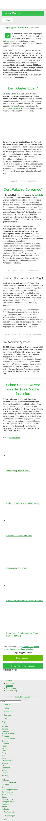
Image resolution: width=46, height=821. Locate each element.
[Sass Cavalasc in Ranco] (20, 553)
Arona (4, 724)
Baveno (5, 729)
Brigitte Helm (14, 438)
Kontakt (9, 681)
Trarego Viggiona (8, 802)
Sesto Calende (8, 794)
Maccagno (6, 768)
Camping (7, 715)
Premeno (5, 785)
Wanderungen (9, 816)
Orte (5, 719)
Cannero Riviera (8, 739)
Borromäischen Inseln (12, 108)
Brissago (5, 736)
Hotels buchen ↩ (23, 658)
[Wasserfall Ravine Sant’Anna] (20, 520)
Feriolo (4, 746)
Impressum (10, 683)
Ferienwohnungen (11, 712)
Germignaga (7, 751)
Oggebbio (5, 777)
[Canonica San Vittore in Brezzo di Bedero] (20, 585)
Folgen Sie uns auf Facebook (23, 666)
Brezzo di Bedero (8, 734)
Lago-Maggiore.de (22, 697)
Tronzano (5, 804)
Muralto (5, 775)
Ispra (4, 758)
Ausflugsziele (23, 28)
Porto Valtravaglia (9, 782)
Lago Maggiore (10, 28)
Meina (4, 770)
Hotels (6, 708)
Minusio (5, 773)
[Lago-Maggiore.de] (23, 4)
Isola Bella (38, 195)
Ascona (5, 726)
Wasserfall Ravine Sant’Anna (19, 536)
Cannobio (5, 741)
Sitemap (9, 686)
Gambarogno (7, 748)
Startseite (8, 704)
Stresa (4, 797)
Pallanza (5, 780)
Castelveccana (8, 743)
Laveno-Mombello (9, 760)
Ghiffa (4, 753)
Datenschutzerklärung (15, 688)
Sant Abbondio (7, 792)
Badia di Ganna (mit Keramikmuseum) (23, 503)
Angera (4, 722)
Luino (4, 765)
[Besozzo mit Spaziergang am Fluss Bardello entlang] (20, 618)
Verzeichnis (8, 819)
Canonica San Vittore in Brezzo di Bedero (24, 601)
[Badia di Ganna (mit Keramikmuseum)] (20, 488)
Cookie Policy (11, 691)
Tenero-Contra (7, 799)
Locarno (5, 763)
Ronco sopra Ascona (10, 790)
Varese (4, 807)
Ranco (4, 787)
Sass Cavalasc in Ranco (17, 568)
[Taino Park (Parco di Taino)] (20, 455)
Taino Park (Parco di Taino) (18, 471)
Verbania (5, 809)
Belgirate (5, 731)
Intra (3, 756)
